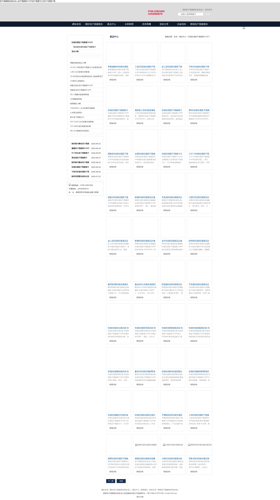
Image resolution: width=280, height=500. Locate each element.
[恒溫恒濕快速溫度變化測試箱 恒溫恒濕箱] (172, 357)
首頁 (175, 37)
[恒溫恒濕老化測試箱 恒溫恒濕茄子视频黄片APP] (118, 314)
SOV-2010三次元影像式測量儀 (81, 122)
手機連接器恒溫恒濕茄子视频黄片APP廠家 (172, 415)
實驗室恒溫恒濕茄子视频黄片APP (118, 154)
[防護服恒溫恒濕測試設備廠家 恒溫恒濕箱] (172, 270)
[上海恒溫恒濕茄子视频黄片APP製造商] (199, 401)
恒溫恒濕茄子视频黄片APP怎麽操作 (80, 167)
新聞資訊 (144, 490)
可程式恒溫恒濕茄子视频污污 (199, 66)
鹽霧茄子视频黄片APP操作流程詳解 (80, 148)
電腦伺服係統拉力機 (78, 63)
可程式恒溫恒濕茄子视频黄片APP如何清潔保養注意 (80, 172)
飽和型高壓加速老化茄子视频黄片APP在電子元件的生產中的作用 (80, 177)
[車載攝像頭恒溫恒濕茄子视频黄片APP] (118, 53)
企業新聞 (129, 24)
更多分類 (75, 51)
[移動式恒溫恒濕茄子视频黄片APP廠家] (118, 183)
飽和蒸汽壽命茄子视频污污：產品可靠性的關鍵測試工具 (80, 144)
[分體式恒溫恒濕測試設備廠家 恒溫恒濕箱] (199, 183)
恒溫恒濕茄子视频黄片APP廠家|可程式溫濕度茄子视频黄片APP (118, 110)
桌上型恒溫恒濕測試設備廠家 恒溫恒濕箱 (118, 241)
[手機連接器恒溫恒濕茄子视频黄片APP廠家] (172, 401)
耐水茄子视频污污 (77, 117)
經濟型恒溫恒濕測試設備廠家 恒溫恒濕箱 (199, 241)
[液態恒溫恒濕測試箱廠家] (145, 445)
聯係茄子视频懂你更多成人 (199, 27)
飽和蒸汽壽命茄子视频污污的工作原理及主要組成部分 (80, 163)
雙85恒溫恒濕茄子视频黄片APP (199, 110)
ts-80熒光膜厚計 (76, 113)
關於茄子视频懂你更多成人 (94, 27)
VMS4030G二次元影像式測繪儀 (82, 108)
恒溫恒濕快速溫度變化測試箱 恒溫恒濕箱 (172, 371)
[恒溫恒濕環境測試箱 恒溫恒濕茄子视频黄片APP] (145, 314)
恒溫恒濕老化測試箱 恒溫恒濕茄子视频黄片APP (118, 328)
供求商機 (146, 24)
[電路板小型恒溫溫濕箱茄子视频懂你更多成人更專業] (145, 96)
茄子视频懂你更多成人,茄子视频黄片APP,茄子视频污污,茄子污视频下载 (27, 1)
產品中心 (111, 24)
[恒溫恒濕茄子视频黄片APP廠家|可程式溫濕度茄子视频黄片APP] (118, 96)
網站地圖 (140, 497)
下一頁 (110, 481)
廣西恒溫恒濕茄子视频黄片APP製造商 (118, 458)
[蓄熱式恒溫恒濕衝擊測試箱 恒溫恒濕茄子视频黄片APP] (145, 357)
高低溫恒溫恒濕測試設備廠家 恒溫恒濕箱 (172, 197)
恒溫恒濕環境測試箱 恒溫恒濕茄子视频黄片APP (145, 328)
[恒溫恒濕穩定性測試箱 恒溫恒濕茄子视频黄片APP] (118, 401)
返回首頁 (208, 10)
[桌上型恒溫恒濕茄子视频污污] (172, 53)
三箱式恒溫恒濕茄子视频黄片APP (145, 66)
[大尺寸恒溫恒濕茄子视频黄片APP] (199, 140)
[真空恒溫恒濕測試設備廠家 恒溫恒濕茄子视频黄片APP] (172, 227)
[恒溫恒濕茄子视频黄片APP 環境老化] (172, 96)
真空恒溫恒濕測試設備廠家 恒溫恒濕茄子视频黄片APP (172, 241)
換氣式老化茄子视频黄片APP (81, 85)
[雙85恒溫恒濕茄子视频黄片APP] (199, 96)
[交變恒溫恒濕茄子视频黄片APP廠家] (145, 140)
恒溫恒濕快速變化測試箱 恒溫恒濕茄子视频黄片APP (145, 415)
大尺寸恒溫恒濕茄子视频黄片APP (199, 154)
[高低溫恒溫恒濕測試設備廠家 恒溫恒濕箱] (172, 183)
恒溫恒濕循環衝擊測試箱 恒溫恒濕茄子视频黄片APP (199, 371)
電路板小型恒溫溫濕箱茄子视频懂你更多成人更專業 (145, 110)
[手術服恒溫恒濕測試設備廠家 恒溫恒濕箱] (199, 270)
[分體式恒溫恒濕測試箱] (172, 445)
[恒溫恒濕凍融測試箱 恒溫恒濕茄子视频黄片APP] (199, 314)
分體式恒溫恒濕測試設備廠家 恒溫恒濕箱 (199, 197)
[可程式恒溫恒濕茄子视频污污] (199, 53)
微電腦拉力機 (75, 104)
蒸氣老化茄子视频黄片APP (80, 90)
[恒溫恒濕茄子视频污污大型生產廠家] (172, 140)
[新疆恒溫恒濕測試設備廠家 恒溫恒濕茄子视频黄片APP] (145, 183)
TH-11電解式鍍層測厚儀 (79, 95)
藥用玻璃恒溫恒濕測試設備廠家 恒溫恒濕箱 (118, 284)
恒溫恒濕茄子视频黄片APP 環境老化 (172, 110)
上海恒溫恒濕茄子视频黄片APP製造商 (199, 415)
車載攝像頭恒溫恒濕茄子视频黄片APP (118, 66)
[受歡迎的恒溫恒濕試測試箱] (199, 445)
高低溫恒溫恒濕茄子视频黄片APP (84, 47)
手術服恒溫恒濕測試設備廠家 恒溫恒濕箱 (199, 284)
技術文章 (164, 24)
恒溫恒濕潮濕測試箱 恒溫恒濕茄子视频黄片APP (172, 328)
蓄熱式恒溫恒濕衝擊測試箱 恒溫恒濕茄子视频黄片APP (145, 371)
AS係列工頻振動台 (77, 81)
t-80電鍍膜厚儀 (76, 99)
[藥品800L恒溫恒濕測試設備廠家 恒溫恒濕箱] (145, 270)
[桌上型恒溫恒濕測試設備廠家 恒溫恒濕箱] (118, 227)
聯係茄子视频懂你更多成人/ (193, 10)
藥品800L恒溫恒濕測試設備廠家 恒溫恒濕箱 (145, 284)
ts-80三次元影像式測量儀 (79, 72)
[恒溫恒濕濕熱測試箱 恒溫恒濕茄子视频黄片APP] (118, 357)
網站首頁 (76, 24)
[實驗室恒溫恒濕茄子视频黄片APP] (118, 140)
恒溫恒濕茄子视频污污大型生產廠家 (172, 154)
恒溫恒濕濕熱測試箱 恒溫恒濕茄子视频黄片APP (118, 371)
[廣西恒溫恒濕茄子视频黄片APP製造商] (118, 445)
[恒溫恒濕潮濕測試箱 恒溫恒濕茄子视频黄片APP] (172, 314)
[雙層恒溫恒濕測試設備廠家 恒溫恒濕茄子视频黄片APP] (145, 227)
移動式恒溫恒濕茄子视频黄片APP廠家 (118, 197)
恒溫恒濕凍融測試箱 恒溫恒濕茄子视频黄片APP (199, 328)
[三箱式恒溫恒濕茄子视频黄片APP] (145, 53)
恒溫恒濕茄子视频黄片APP (82, 42)
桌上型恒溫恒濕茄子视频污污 (172, 66)
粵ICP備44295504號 (155, 493)
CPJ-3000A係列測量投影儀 (80, 126)
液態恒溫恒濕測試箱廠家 (145, 458)
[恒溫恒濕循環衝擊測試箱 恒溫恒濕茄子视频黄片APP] (199, 357)
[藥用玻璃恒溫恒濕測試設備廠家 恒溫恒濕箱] (118, 270)
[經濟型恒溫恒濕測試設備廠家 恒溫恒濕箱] (199, 227)
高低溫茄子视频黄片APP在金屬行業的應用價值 (80, 158)
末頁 (121, 481)
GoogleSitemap (170, 493)
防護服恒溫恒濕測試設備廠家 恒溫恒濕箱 (172, 284)
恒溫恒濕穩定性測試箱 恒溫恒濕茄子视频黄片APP (118, 415)
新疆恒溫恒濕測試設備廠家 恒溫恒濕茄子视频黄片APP (145, 197)
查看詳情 (112, 80)
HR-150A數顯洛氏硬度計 (79, 131)
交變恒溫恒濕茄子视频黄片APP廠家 (145, 154)
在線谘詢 (181, 24)
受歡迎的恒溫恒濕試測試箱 (199, 458)
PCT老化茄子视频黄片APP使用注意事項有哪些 (80, 153)
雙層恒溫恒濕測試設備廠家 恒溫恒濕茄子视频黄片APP (145, 241)
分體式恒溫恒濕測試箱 (172, 458)
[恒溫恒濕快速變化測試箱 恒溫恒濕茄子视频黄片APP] (145, 401)
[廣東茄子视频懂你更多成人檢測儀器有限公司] (119, 9)
